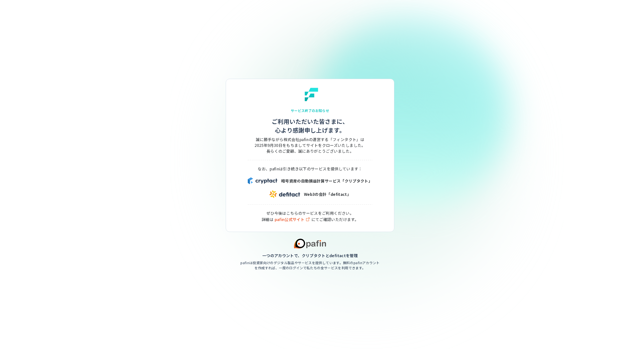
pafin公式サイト (290, 219)
